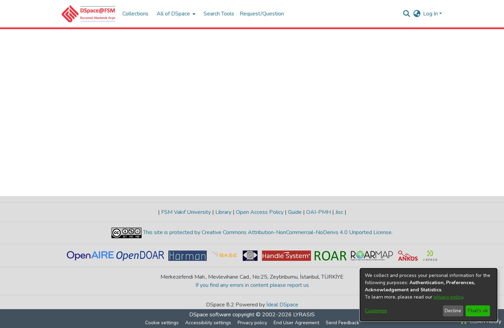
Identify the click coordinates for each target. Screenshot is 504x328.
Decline (453, 310)
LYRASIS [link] (304, 314)
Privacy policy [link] (252, 322)
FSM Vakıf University (186, 212)
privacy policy (448, 297)
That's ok (477, 310)
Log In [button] (431, 13)
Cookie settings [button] (162, 322)
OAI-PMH (318, 212)
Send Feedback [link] (342, 322)
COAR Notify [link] (484, 321)
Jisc (339, 212)
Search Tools (219, 13)
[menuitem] (175, 13)
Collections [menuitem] (135, 13)
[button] (89, 13)
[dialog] (428, 294)
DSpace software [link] (210, 314)
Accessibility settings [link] (208, 322)
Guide (295, 212)
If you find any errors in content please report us (252, 285)
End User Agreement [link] (296, 322)
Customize (376, 310)
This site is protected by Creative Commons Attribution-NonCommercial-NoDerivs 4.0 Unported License (267, 232)
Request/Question (262, 13)
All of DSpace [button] (173, 13)
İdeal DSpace (282, 304)
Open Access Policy (260, 212)
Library (223, 212)
